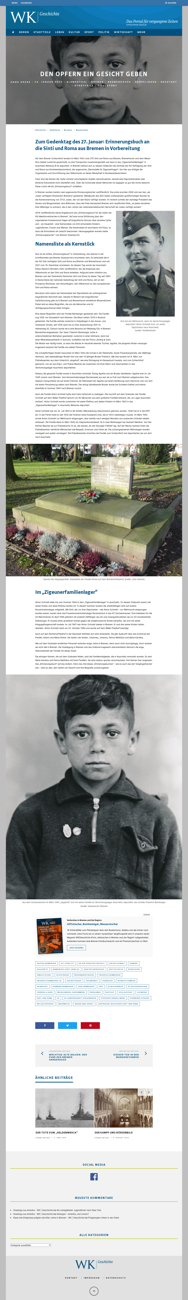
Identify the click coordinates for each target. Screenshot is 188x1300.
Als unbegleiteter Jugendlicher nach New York (79, 1210)
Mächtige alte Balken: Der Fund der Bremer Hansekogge (68, 1057)
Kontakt (71, 1278)
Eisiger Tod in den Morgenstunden (126, 1056)
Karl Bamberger (86, 986)
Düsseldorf (134, 969)
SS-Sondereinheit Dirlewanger (80, 998)
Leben (59, 32)
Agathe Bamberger (46, 963)
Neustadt (169, 82)
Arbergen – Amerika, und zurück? (73, 1214)
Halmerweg (92, 981)
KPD (101, 986)
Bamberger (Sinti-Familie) (66, 969)
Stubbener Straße (140, 998)
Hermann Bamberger (63, 986)
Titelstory (107, 85)
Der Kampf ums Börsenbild (114, 1133)
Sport (89, 32)
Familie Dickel (44, 975)
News (15, 3)
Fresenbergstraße (84, 975)
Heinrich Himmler (127, 981)
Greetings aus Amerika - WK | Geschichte (33, 1210)
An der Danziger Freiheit (92, 963)
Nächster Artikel (129, 1051)
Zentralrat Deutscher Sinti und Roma (118, 1004)
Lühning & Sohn (45, 992)
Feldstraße (62, 975)
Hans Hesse (21, 82)
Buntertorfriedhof (94, 969)
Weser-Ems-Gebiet (84, 1004)
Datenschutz (116, 1278)
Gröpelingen (146, 82)
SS (58, 998)
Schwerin (142, 992)
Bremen (97, 82)
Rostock (109, 992)
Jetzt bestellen (76, 947)
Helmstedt (42, 986)
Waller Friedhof (45, 1004)
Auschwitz (42, 969)
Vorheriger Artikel (60, 1051)
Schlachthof (125, 992)
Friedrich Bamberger (110, 975)
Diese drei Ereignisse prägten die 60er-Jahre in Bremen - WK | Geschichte (48, 1217)
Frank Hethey (43, 1138)
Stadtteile (42, 32)
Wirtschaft (123, 32)
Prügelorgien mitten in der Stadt (103, 1217)
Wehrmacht (64, 1004)
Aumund (134, 963)
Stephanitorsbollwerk (113, 998)
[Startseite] (13, 32)
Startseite (40, 130)
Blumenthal (77, 82)
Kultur (74, 32)
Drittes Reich (116, 969)
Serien (24, 32)
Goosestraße (74, 981)
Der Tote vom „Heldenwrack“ (57, 1133)
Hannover (108, 981)
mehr (141, 32)
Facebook (26, 3)
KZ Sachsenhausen (137, 986)
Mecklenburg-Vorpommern (71, 992)
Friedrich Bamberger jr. (49, 981)
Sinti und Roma (44, 998)
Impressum (92, 1278)
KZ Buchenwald (115, 986)
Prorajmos (95, 992)
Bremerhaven (119, 82)
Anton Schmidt (117, 963)
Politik (104, 32)
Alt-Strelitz (67, 963)
